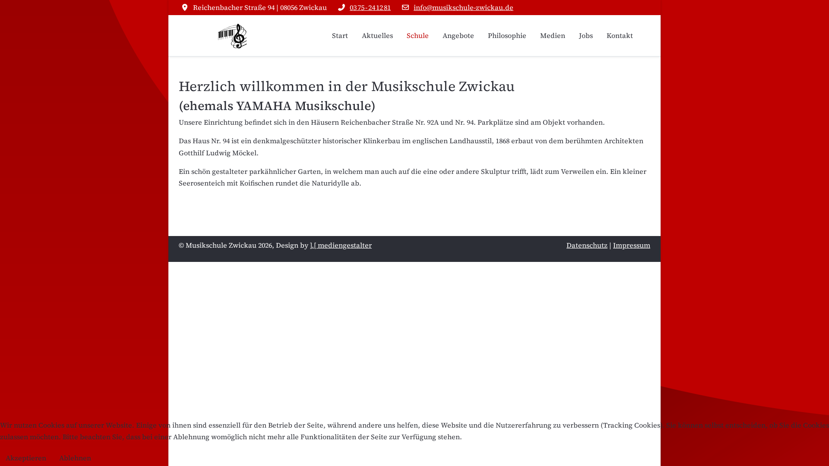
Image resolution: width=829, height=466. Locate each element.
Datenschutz (587, 245)
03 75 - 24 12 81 (370, 7)
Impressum (631, 245)
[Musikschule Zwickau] (233, 36)
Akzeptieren (26, 458)
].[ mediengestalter (341, 245)
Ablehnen (75, 458)
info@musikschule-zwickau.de (463, 7)
